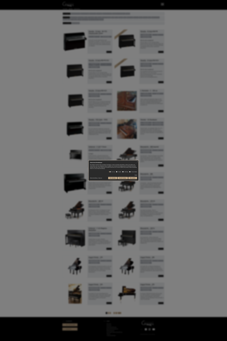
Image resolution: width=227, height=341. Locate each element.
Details (136, 175)
